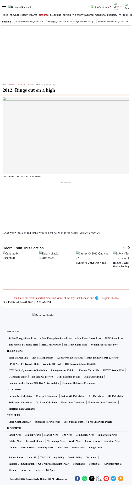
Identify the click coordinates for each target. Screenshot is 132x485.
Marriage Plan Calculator (22, 408)
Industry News (92, 441)
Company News (33, 434)
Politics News (78, 447)
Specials (12, 84)
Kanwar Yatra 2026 (89, 370)
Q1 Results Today (85, 21)
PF (120, 15)
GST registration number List (53, 463)
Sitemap (13, 470)
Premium (14, 15)
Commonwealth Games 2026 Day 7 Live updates (34, 383)
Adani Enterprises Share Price (56, 338)
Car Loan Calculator (46, 402)
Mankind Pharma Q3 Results (29, 21)
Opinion (67, 15)
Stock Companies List (20, 421)
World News (75, 441)
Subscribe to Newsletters (47, 421)
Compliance (79, 463)
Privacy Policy (56, 457)
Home (5, 15)
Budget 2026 (95, 447)
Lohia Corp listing (93, 376)
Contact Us (94, 463)
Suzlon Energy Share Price (22, 338)
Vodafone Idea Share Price (104, 344)
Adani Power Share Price (88, 338)
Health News (27, 447)
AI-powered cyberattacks (70, 357)
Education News (111, 441)
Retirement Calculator (20, 402)
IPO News (67, 434)
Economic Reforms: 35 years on (78, 383)
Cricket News (15, 441)
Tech (126, 15)
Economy (112, 15)
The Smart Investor (83, 15)
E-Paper (33, 15)
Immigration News (107, 434)
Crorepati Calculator (47, 396)
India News (62, 447)
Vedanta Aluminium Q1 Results (113, 21)
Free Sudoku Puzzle (74, 421)
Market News (51, 434)
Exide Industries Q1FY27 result (102, 357)
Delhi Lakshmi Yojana (68, 376)
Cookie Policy (75, 457)
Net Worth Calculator (72, 396)
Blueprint (55, 15)
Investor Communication (22, 463)
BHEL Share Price (51, 344)
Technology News (56, 441)
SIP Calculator (115, 396)
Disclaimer (91, 457)
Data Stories (21, 84)
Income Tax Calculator (20, 396)
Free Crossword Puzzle (100, 421)
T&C (43, 457)
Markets (43, 15)
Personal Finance (35, 441)
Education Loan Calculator (102, 402)
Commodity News (85, 434)
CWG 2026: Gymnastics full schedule (28, 370)
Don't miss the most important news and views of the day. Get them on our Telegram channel (66, 298)
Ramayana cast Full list (63, 370)
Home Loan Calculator (73, 402)
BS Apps (50, 470)
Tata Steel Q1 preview (41, 376)
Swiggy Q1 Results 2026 (60, 21)
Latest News (15, 434)
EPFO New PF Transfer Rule (24, 364)
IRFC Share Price (114, 338)
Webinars (100, 15)
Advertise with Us (113, 463)
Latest (24, 15)
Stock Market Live (18, 357)
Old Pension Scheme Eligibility (81, 364)
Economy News (45, 447)
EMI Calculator (96, 396)
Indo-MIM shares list (42, 357)
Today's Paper (16, 457)
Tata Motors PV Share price (23, 344)
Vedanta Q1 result (52, 364)
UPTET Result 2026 (113, 370)
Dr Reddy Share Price (75, 344)
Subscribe (26, 470)
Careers (38, 470)
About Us (32, 457)
